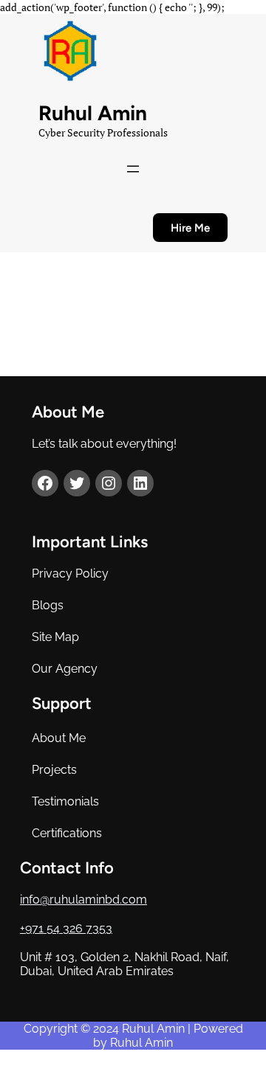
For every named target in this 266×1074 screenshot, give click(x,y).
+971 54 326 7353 (66, 928)
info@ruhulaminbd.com (83, 900)
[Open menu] (133, 169)
